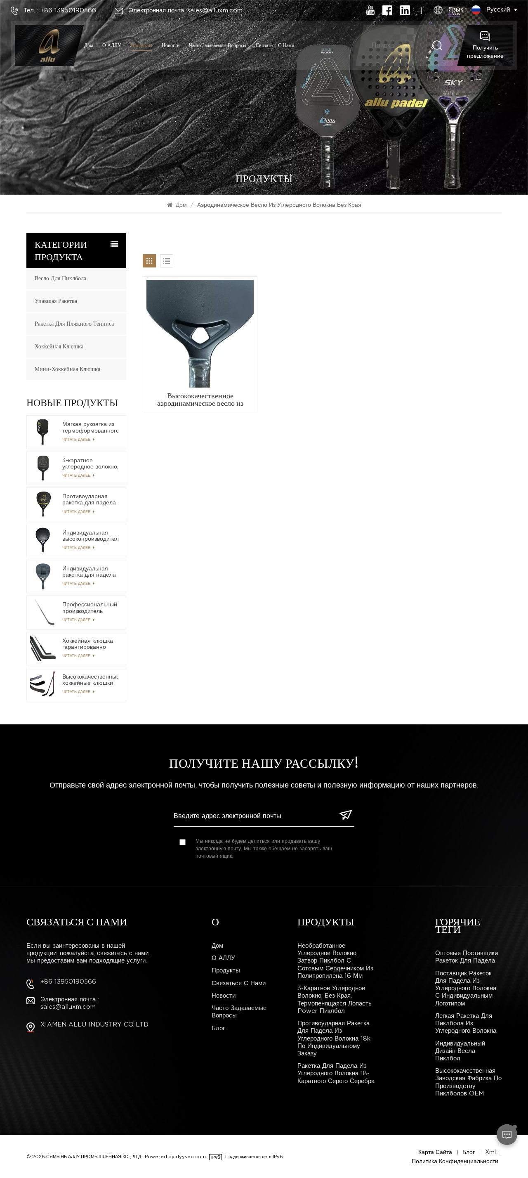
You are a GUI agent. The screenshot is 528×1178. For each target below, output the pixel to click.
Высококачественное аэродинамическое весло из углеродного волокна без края (200, 399)
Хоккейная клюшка (59, 346)
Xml (490, 1152)
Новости (170, 45)
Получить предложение (485, 51)
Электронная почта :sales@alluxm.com (186, 10)
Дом (88, 45)
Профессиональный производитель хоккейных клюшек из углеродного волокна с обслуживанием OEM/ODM (89, 607)
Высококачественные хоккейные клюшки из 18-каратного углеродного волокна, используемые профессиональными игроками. (90, 680)
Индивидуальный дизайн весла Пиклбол (460, 1051)
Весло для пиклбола (60, 278)
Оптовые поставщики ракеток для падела (466, 956)
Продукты (141, 45)
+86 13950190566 (68, 981)
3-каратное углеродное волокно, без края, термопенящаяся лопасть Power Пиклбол (90, 463)
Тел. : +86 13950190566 (60, 10)
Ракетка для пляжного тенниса (74, 324)
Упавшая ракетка (56, 301)
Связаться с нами (275, 45)
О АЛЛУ (111, 45)
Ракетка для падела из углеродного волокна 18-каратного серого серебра (336, 1073)
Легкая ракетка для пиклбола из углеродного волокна (465, 1023)
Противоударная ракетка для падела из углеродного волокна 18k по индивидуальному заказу (89, 499)
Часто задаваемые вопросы (217, 45)
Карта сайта (435, 1152)
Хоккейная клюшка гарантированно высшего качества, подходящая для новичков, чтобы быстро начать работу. (87, 644)
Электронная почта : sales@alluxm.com (69, 1003)
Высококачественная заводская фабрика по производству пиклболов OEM (468, 1082)
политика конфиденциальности (455, 1161)
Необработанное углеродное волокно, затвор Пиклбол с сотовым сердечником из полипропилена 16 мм (335, 960)
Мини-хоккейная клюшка (67, 369)
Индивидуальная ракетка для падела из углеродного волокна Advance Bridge (89, 571)
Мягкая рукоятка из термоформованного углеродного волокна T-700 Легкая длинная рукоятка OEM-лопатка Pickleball (90, 427)
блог (218, 1028)
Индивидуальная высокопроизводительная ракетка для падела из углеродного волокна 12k (90, 536)
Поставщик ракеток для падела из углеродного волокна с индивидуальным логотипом (465, 988)
